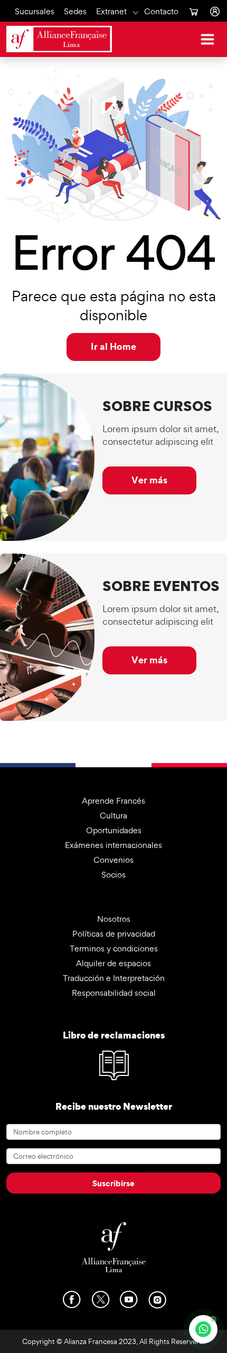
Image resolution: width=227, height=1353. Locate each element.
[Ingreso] (214, 12)
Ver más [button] (149, 480)
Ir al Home (113, 346)
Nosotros (113, 919)
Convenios (113, 859)
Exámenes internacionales (113, 845)
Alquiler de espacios (113, 963)
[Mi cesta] (193, 12)
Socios (113, 874)
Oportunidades (113, 830)
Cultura (113, 815)
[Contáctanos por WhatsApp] (203, 1329)
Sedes (75, 11)
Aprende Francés (113, 800)
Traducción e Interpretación (114, 978)
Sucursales (34, 11)
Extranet (111, 11)
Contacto (161, 11)
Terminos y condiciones (114, 948)
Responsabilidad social (114, 992)
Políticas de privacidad (113, 933)
